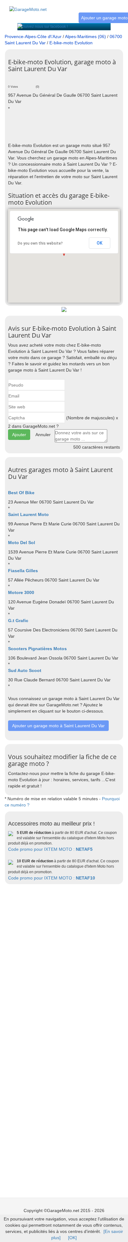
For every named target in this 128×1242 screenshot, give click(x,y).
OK (100, 243)
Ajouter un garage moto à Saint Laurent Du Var (58, 725)
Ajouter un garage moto (104, 17)
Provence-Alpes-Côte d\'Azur (33, 36)
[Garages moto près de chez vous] (28, 5)
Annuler (43, 434)
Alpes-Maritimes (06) (85, 36)
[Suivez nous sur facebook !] (42, 26)
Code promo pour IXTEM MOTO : (50, 849)
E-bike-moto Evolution (71, 42)
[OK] (72, 1237)
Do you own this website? (40, 243)
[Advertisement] (68, 126)
